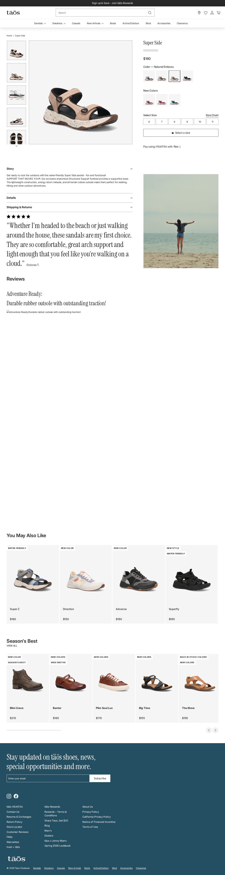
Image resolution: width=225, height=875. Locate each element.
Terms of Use (90, 826)
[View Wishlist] (206, 13)
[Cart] (218, 13)
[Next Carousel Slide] (215, 730)
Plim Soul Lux (104, 708)
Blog (47, 825)
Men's (48, 830)
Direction (68, 609)
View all (12, 645)
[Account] (212, 13)
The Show (188, 708)
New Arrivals (94, 23)
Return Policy (14, 821)
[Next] (16, 145)
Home (9, 35)
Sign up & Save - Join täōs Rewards (112, 3)
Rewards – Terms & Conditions (55, 813)
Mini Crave (16, 708)
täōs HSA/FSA (15, 806)
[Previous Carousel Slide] (209, 730)
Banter (57, 708)
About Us (87, 806)
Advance (121, 609)
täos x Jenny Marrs (55, 840)
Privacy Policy (90, 811)
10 (200, 121)
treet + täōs (13, 847)
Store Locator (14, 826)
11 (213, 121)
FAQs (10, 836)
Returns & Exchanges (19, 816)
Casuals (76, 23)
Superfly (174, 609)
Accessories (163, 23)
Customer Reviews (17, 832)
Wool (148, 23)
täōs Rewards (52, 806)
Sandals (38, 23)
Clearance (182, 23)
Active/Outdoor (131, 23)
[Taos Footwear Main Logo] (13, 12)
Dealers (48, 835)
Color (158, 66)
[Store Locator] (199, 13)
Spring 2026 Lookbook (57, 845)
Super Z (14, 609)
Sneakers (57, 23)
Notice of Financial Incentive (98, 821)
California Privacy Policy (96, 816)
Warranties (13, 842)
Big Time (144, 708)
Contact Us (13, 811)
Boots (113, 23)
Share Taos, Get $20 (56, 820)
